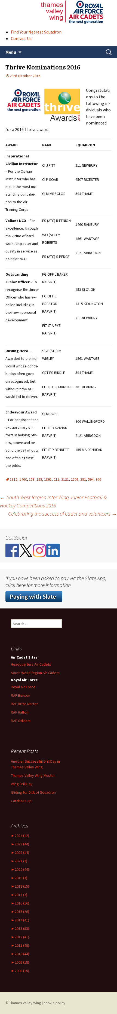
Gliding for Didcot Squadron (33, 792)
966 (98, 479)
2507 (74, 479)
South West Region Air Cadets (35, 672)
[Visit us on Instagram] (39, 549)
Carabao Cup (21, 800)
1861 (48, 479)
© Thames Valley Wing (23, 1002)
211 (56, 479)
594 (91, 479)
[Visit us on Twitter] (26, 549)
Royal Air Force (23, 686)
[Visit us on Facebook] (12, 549)
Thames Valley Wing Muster (33, 775)
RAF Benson (20, 695)
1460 (23, 479)
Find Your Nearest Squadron (36, 32)
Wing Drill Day (21, 783)
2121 (65, 479)
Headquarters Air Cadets (31, 664)
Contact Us (21, 38)
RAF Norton (24, 703)
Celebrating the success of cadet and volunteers (62, 513)
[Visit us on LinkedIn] (53, 549)
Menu (10, 52)
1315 (13, 479)
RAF (19, 712)
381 (83, 479)
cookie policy (54, 1002)
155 (39, 479)
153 (32, 479)
